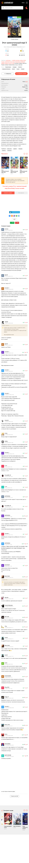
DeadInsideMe (8, 675)
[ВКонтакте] (10, 216)
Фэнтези (20, 67)
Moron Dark (7, 576)
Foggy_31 (7, 696)
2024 (26, 81)
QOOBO (6, 321)
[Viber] (14, 216)
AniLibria (17, 60)
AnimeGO (8, 3)
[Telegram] (19, 216)
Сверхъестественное (6, 69)
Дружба (15, 148)
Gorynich (7, 420)
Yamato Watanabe (9, 605)
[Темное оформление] (27, 8)
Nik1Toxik (7, 616)
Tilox (6, 626)
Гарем (18, 69)
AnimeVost (7, 61)
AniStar (21, 60)
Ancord (10, 63)
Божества (9, 150)
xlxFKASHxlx (7, 496)
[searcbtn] (3, 7)
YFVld (6, 433)
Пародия (20, 148)
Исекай (22, 69)
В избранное (8, 73)
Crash (6, 662)
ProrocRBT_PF (8, 475)
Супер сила (9, 148)
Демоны (3, 150)
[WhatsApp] (16, 216)
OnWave (6, 63)
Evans (6, 734)
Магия (13, 69)
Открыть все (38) (14, 796)
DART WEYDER (8, 755)
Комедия (14, 67)
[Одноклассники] (12, 216)
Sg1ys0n (6, 597)
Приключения (8, 67)
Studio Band (17, 61)
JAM (13, 63)
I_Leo (6, 465)
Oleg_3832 (7, 687)
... (20, 36)
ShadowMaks (7, 743)
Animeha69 (7, 564)
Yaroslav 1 (7, 287)
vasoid (6, 637)
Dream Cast (12, 61)
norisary (6, 228)
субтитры (8, 60)
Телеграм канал (15, 212)
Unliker (6, 441)
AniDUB (13, 60)
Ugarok (6, 274)
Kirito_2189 (7, 724)
